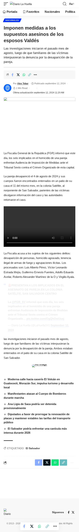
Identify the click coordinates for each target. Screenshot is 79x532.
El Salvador (33, 448)
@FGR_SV (19, 302)
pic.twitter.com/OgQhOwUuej (45, 318)
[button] (7, 3)
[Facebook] (68, 512)
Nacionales (12, 20)
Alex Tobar (22, 83)
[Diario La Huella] (21, 3)
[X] (73, 512)
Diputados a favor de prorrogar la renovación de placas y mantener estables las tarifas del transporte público (37, 418)
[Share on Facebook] (12, 75)
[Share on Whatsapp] (23, 75)
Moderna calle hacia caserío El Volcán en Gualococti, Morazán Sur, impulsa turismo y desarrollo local (39, 383)
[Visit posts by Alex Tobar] (7, 88)
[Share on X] (18, 75)
